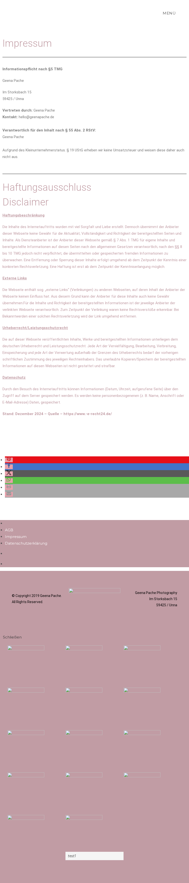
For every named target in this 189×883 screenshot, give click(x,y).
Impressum (16, 536)
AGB (9, 530)
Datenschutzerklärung (26, 543)
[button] (9, 460)
